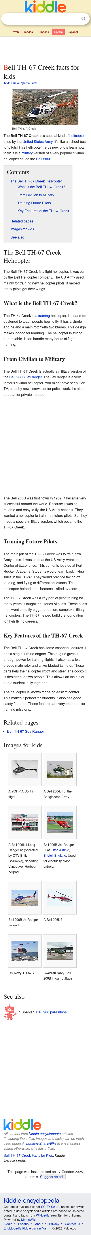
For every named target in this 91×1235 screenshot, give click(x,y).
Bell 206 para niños (51, 1012)
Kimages (43, 32)
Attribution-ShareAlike (39, 1143)
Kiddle (8, 1224)
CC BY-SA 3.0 (50, 1206)
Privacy (54, 1224)
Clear (74, 19)
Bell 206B (43, 158)
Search (83, 19)
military (27, 152)
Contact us (72, 1224)
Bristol (48, 855)
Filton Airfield (60, 849)
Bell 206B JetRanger (25, 376)
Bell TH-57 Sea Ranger (25, 731)
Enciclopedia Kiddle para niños (25, 1228)
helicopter (77, 135)
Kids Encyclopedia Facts (21, 82)
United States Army (38, 141)
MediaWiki (28, 1219)
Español (73, 32)
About (39, 1224)
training (44, 315)
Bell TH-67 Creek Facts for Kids (28, 1155)
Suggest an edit (52, 1176)
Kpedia (58, 32)
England (60, 855)
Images (28, 32)
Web (16, 32)
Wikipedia (42, 1215)
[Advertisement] (45, 49)
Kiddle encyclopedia (45, 1133)
